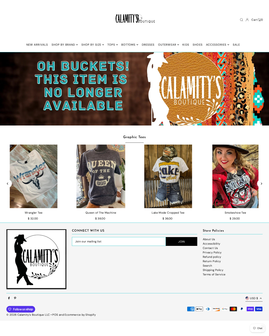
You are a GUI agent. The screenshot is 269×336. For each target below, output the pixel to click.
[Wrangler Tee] (34, 176)
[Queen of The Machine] (101, 176)
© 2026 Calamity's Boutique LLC (28, 315)
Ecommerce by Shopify (80, 315)
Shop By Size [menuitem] (91, 45)
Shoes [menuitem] (198, 45)
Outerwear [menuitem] (167, 45)
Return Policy (212, 261)
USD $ (254, 298)
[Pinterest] (15, 298)
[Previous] (8, 184)
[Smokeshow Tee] (235, 176)
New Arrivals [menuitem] (37, 45)
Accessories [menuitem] (216, 45)
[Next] (261, 184)
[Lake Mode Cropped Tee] (168, 176)
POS (55, 315)
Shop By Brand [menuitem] (63, 45)
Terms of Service (214, 274)
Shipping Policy (213, 270)
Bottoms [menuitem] (128, 45)
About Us (209, 239)
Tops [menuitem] (111, 45)
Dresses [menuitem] (148, 45)
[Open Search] (241, 19)
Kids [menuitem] (185, 45)
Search (207, 265)
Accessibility (211, 243)
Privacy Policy (212, 252)
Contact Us (210, 248)
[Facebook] (9, 298)
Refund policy (212, 257)
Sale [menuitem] (236, 45)
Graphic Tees (134, 137)
